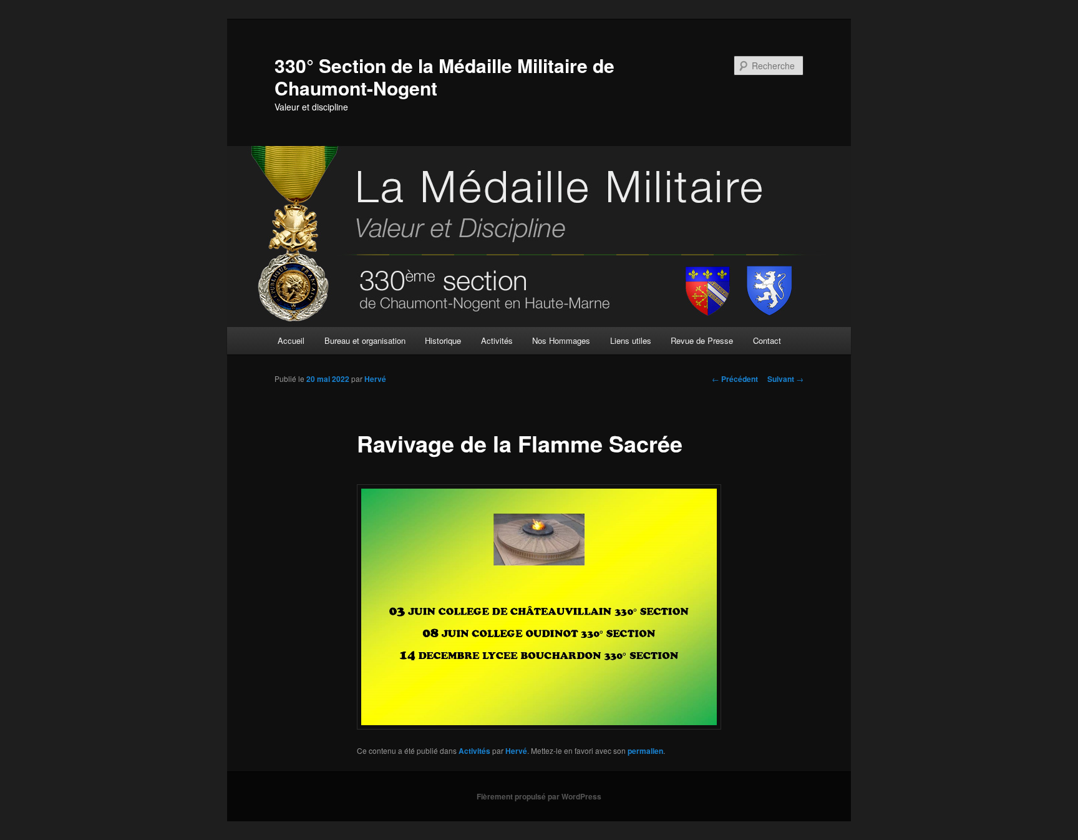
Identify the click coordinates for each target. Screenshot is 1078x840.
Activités (497, 340)
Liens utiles (630, 340)
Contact (767, 340)
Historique (443, 340)
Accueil (291, 340)
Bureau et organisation (364, 340)
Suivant (785, 378)
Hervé (375, 378)
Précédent (735, 378)
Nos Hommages (561, 340)
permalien (645, 750)
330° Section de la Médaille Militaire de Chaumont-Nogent (444, 76)
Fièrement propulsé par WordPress (539, 796)
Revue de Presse (702, 340)
